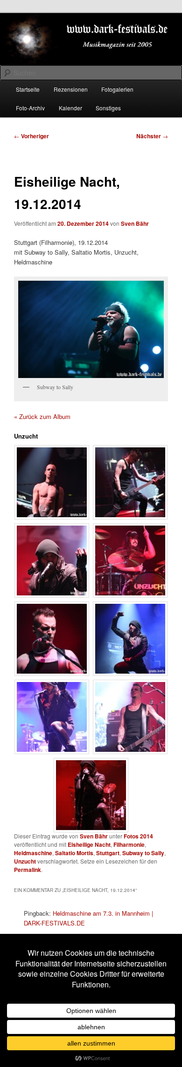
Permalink (27, 869)
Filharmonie (129, 844)
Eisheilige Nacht (89, 844)
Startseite (28, 89)
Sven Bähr (135, 223)
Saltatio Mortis (74, 853)
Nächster (152, 136)
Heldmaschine (33, 853)
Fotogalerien (117, 89)
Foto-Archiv (30, 108)
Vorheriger (31, 136)
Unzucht (25, 861)
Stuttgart (107, 853)
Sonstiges (108, 108)
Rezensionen (71, 89)
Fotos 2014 (138, 836)
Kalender (70, 108)
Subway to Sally (143, 853)
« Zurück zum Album (42, 416)
